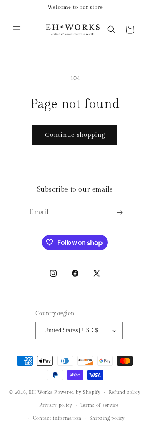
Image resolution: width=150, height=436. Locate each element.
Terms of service (99, 405)
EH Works (41, 392)
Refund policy (125, 392)
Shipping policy (107, 418)
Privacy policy (55, 405)
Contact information (57, 418)
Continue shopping (75, 135)
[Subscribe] (119, 212)
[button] (17, 29)
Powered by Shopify (77, 392)
